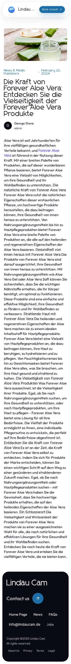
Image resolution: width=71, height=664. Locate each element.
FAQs (53, 614)
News (38, 614)
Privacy (27, 650)
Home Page (18, 614)
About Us (13, 650)
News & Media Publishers (14, 72)
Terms (40, 650)
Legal (51, 650)
